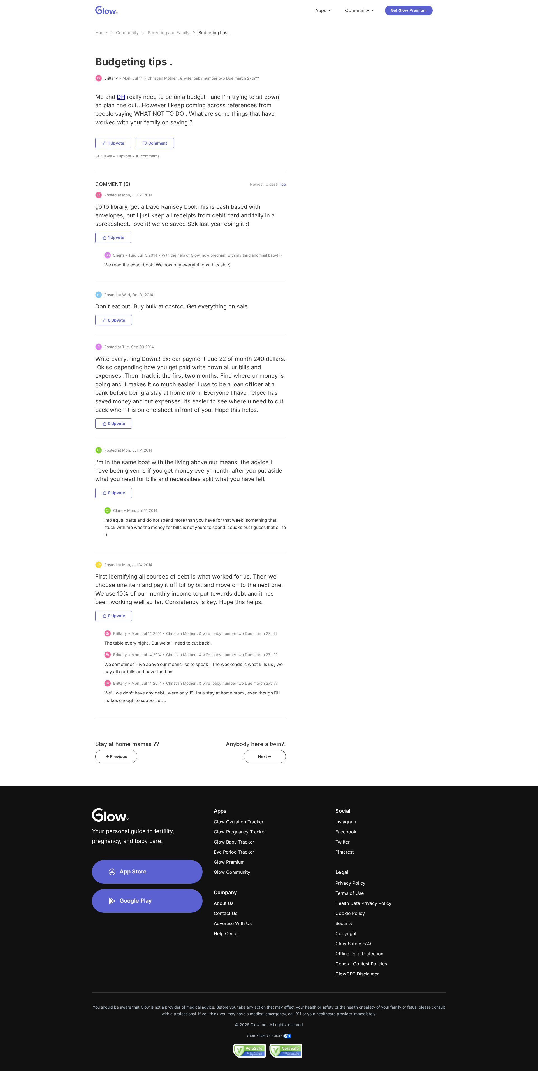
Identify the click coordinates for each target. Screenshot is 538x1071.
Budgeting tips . (213, 32)
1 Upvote (116, 143)
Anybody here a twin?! (256, 743)
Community (127, 32)
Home (101, 32)
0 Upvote (116, 320)
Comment (157, 143)
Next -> (265, 756)
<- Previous (116, 756)
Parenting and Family (168, 32)
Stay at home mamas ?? (127, 743)
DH (121, 96)
